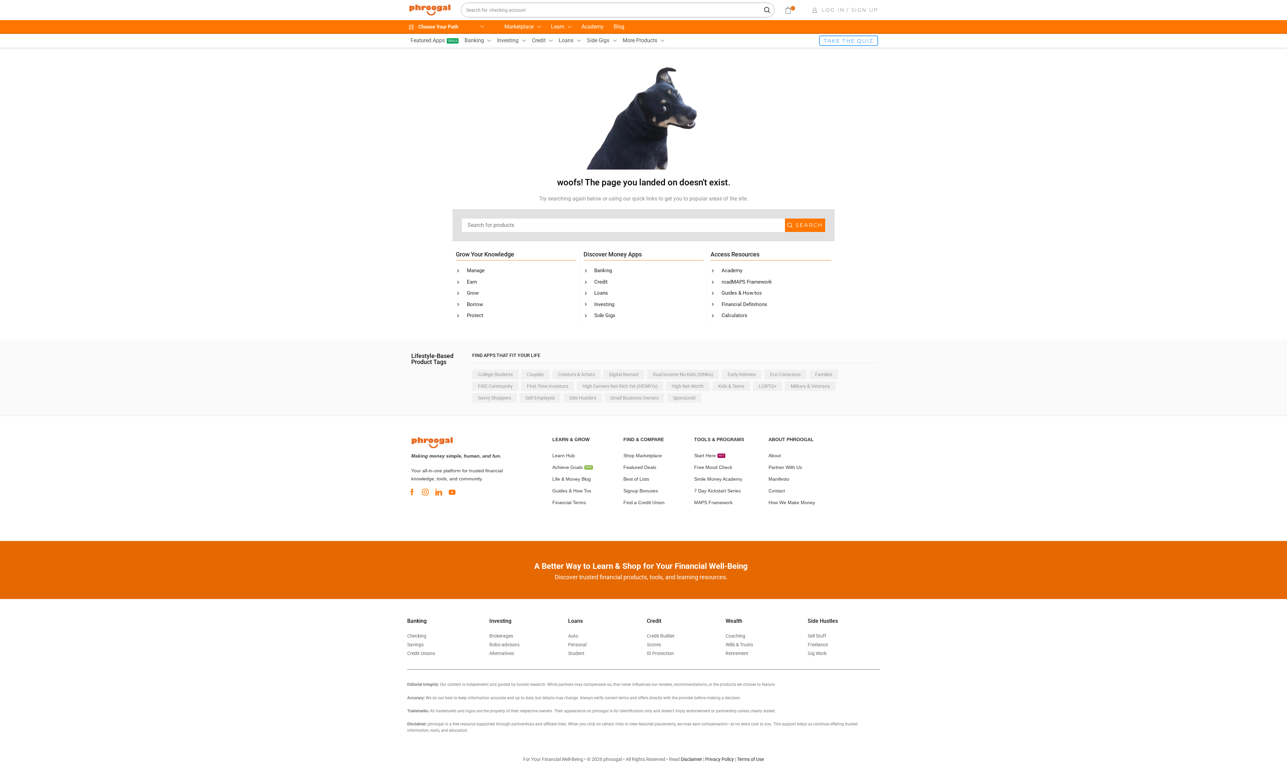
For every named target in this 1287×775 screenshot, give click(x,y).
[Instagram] (425, 492)
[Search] (767, 10)
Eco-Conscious (785, 374)
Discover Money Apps (613, 254)
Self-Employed (540, 398)
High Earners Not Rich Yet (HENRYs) (620, 386)
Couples (535, 374)
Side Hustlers (582, 398)
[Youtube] (452, 492)
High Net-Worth (688, 386)
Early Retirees (742, 374)
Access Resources (735, 254)
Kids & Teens (731, 386)
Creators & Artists (576, 374)
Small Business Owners (634, 398)
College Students (495, 374)
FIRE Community (495, 386)
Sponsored (684, 398)
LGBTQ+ (768, 386)
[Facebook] (412, 492)
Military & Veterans (810, 386)
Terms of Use (750, 759)
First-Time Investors (547, 386)
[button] (790, 10)
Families (823, 374)
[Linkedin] (438, 492)
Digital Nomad (623, 374)
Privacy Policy (719, 759)
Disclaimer (691, 759)
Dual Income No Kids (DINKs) (683, 374)
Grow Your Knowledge (485, 254)
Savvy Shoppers (494, 398)
